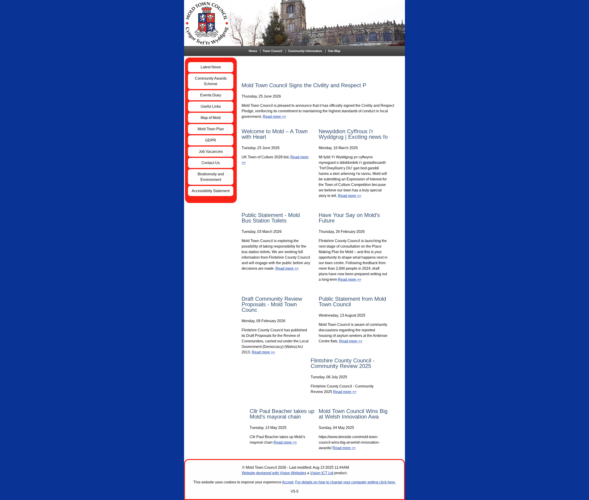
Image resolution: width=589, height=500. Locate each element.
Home (253, 51)
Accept (287, 482)
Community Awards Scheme (211, 81)
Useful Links (211, 106)
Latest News (211, 67)
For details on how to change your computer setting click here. (345, 482)
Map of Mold (211, 118)
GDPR (210, 140)
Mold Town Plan (211, 129)
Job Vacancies (211, 151)
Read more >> (274, 116)
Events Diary (210, 95)
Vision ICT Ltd (321, 473)
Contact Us (211, 163)
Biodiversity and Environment (211, 177)
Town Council (272, 51)
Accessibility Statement (211, 191)
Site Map (334, 51)
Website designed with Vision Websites (274, 473)
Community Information (305, 51)
